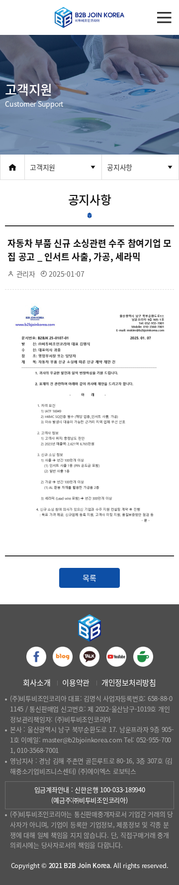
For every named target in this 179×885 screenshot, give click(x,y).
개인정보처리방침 (128, 682)
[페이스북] (36, 657)
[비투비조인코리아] (89, 17)
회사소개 (36, 682)
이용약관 (76, 682)
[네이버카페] (143, 657)
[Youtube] (116, 657)
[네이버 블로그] (63, 657)
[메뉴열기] (164, 17)
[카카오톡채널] (89, 657)
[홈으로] (12, 167)
